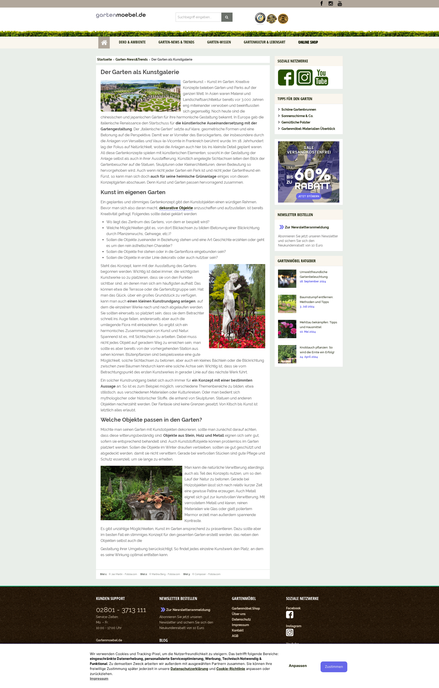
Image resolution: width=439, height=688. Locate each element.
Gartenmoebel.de (109, 640)
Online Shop (308, 42)
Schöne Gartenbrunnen (298, 109)
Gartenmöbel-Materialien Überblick (308, 129)
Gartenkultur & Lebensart (264, 42)
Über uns (239, 614)
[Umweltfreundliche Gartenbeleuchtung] (287, 278)
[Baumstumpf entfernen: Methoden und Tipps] (287, 303)
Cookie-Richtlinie (230, 669)
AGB (235, 636)
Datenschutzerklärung (189, 669)
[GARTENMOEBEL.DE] (121, 15)
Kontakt (238, 630)
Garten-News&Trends (131, 59)
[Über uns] (283, 18)
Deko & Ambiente (132, 42)
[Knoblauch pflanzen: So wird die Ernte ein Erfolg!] (287, 354)
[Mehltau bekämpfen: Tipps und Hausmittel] (287, 329)
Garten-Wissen (219, 42)
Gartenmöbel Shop (246, 608)
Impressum (240, 625)
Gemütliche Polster (295, 122)
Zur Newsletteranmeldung (307, 227)
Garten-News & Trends (176, 42)
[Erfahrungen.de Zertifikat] (260, 18)
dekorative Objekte (176, 208)
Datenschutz (241, 619)
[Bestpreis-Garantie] (271, 18)
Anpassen (298, 665)
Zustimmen (334, 666)
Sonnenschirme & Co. (297, 116)
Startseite (104, 42)
